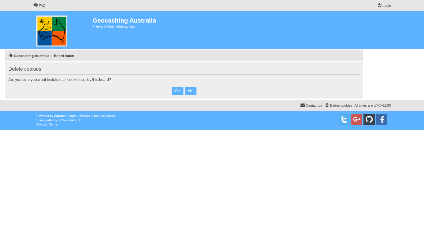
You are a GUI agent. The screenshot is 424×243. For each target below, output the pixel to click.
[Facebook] (381, 119)
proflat (48, 120)
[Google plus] (356, 119)
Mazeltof (68, 120)
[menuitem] (39, 5)
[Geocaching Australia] (62, 29)
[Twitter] (344, 119)
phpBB (59, 115)
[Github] (369, 119)
